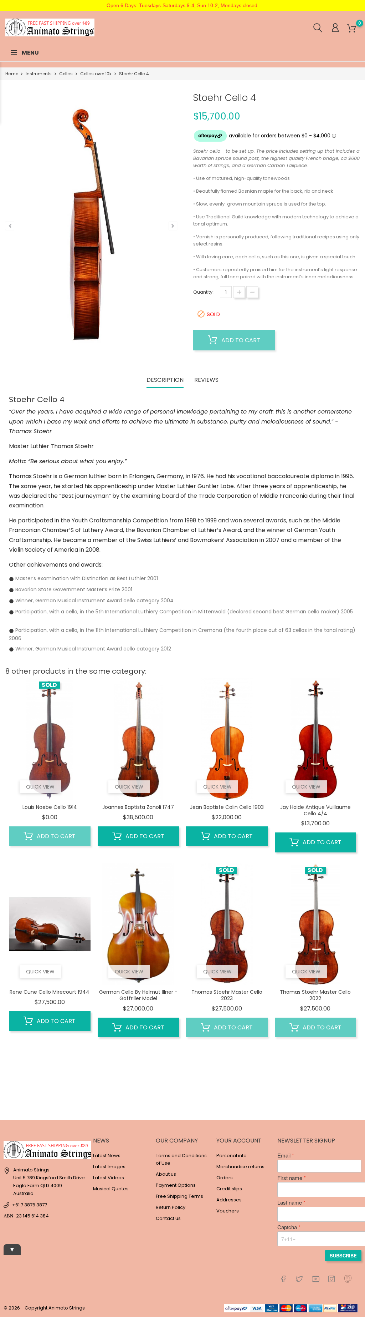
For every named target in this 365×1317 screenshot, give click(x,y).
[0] (351, 28)
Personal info (231, 1155)
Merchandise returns (240, 1166)
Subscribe (343, 1255)
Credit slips (229, 1188)
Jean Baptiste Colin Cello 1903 (227, 807)
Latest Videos (108, 1177)
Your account (239, 1140)
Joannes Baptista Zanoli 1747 (138, 807)
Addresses (229, 1199)
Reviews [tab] (206, 380)
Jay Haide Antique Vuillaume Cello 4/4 (315, 810)
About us (166, 1174)
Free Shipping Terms (179, 1196)
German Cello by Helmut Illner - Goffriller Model (138, 995)
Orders (224, 1177)
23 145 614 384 (32, 1215)
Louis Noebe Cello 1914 (49, 807)
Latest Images (109, 1166)
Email (284, 1155)
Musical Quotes (111, 1188)
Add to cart (240, 340)
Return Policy (170, 1207)
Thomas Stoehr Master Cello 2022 (315, 995)
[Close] (129, 1277)
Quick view (40, 786)
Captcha (287, 1227)
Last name (289, 1202)
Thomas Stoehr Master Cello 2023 (226, 995)
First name (289, 1177)
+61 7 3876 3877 (29, 1204)
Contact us (168, 1218)
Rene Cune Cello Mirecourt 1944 (49, 992)
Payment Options (176, 1185)
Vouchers (227, 1210)
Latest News (106, 1155)
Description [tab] (165, 380)
